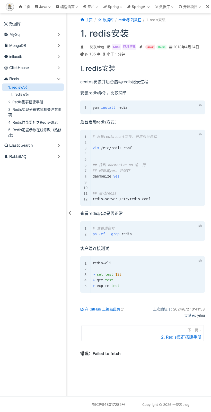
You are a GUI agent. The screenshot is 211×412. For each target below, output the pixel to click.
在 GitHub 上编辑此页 (104, 309)
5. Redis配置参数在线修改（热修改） (34, 132)
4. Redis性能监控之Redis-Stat (33, 122)
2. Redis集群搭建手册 (25, 102)
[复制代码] (189, 105)
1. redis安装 (18, 87)
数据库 (15, 23)
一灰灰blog (95, 47)
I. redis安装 (20, 94)
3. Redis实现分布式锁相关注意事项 (34, 112)
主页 (26, 6)
